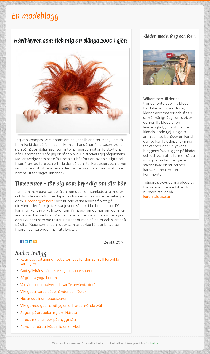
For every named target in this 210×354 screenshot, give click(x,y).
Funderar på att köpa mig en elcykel (50, 327)
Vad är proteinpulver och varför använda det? (58, 285)
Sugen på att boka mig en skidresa (48, 313)
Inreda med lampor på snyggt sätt (48, 320)
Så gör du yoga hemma (39, 278)
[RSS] (35, 241)
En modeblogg (34, 15)
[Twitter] (26, 241)
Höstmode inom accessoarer (43, 299)
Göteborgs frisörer (40, 201)
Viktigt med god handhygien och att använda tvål (61, 306)
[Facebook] (22, 241)
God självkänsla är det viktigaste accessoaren (57, 271)
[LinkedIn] (30, 241)
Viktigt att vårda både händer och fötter (53, 292)
